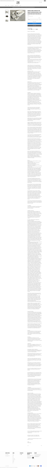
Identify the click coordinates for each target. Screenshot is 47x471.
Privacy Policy (14, 458)
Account (41, 5)
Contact (20, 5)
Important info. (14, 459)
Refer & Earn (16, 5)
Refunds (13, 461)
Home (6, 5)
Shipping (28, 16)
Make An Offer (34, 23)
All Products (12, 5)
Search (13, 454)
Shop (8, 5)
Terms (13, 457)
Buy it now (34, 25)
